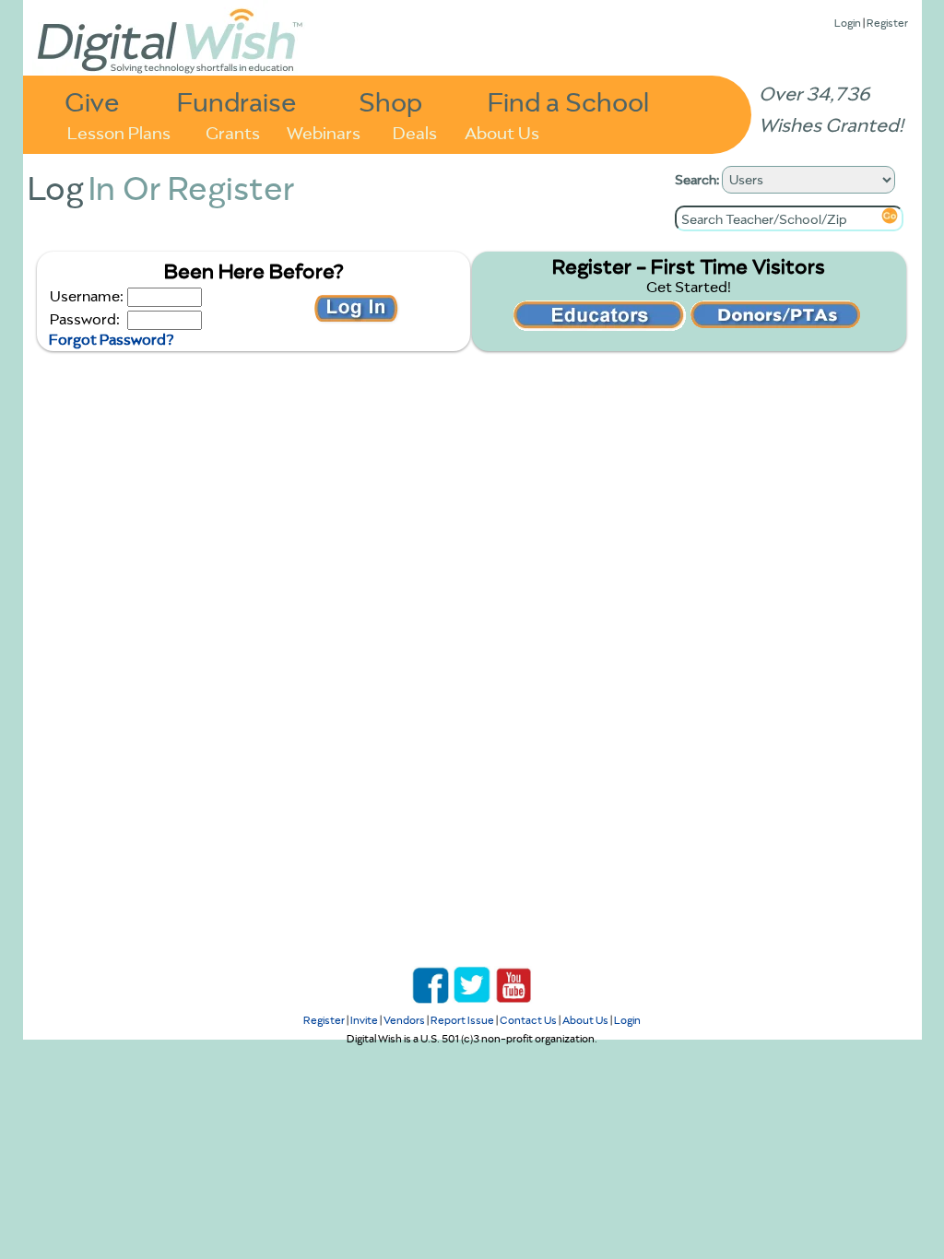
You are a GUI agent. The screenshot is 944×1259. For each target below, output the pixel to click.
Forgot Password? (111, 339)
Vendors (404, 1020)
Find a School (568, 101)
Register (887, 22)
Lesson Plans (119, 131)
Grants (233, 131)
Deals (415, 131)
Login (847, 22)
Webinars (323, 131)
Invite (364, 1020)
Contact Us (528, 1020)
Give (92, 101)
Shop (390, 101)
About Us (502, 131)
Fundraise (237, 101)
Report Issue (462, 1020)
